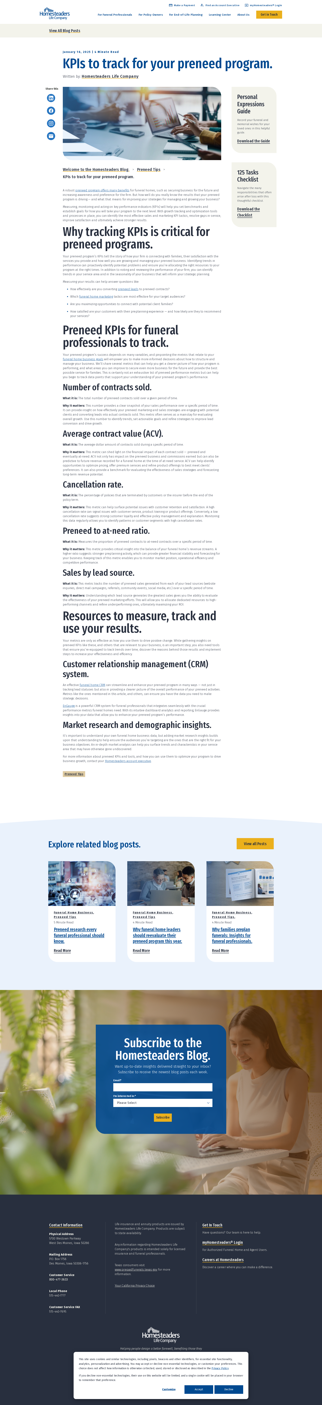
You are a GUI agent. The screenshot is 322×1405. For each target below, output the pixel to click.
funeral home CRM (92, 685)
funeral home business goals (83, 359)
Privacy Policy (219, 1368)
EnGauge (69, 706)
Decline (228, 1389)
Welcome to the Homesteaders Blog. (96, 169)
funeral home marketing (96, 296)
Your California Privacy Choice (135, 1285)
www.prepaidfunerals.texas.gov (136, 1269)
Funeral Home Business (73, 912)
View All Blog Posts (64, 30)
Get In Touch (212, 1225)
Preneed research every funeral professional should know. (79, 935)
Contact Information (65, 1225)
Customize (169, 1389)
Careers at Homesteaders (223, 1259)
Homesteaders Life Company (110, 76)
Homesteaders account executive (128, 761)
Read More (62, 950)
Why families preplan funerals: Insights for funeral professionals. (232, 935)
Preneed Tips (148, 169)
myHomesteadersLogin (222, 1242)
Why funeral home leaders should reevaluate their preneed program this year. (157, 935)
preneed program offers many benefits (102, 190)
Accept (199, 1389)
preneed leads (128, 289)
